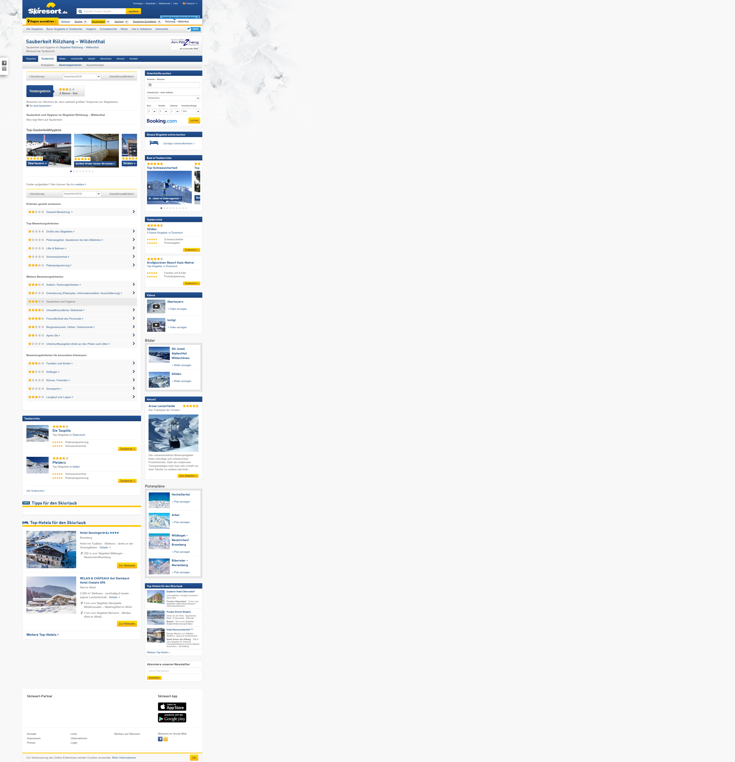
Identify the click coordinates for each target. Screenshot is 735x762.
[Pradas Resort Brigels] (156, 617)
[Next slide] (134, 151)
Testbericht (47, 58)
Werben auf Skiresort (127, 733)
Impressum (34, 738)
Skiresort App (167, 696)
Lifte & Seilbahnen (141, 29)
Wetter (124, 29)
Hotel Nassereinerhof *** (180, 629)
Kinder (161, 106)
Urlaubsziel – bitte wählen (160, 92)
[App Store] (172, 711)
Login (74, 742)
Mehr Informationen (124, 757)
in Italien (75, 466)
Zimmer (174, 106)
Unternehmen (79, 738)
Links (74, 733)
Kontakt (133, 58)
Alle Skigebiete (34, 29)
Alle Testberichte (35, 491)
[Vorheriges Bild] (150, 186)
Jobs (175, 3)
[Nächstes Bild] (197, 186)
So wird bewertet (39, 105)
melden (79, 184)
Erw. (149, 106)
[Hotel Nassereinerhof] (156, 635)
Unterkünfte (161, 29)
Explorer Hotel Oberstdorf (181, 591)
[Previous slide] (29, 151)
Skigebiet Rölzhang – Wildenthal (79, 47)
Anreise (121, 58)
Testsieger (138, 3)
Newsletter (151, 3)
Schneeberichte (108, 29)
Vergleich (91, 29)
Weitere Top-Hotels (41, 635)
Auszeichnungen (95, 65)
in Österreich (77, 434)
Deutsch (190, 3)
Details (104, 547)
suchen (194, 120)
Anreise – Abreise (156, 79)
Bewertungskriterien (70, 65)
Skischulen (106, 58)
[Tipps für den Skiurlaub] (193, 29)
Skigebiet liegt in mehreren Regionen (179, 17)
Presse (31, 742)
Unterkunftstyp (189, 106)
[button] (162, 121)
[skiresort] (47, 9)
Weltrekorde (164, 3)
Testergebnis (47, 65)
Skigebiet (31, 58)
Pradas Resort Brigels (179, 612)
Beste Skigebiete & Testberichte (64, 29)
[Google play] (172, 721)
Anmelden (154, 677)
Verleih (91, 58)
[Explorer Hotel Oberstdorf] (156, 597)
